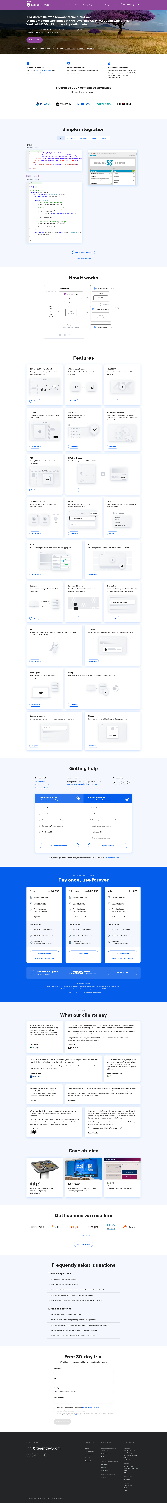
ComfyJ (103, 1467)
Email (55, 1378)
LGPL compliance (83, 984)
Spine (103, 1477)
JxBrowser (104, 1451)
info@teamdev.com (43, 1448)
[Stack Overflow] (129, 782)
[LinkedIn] (34, 1455)
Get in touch (83, 953)
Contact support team (58, 846)
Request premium (108, 846)
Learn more (112, 401)
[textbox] (83, 1391)
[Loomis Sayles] (35, 1076)
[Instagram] (44, 1455)
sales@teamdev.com (112, 858)
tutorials (46, 785)
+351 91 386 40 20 (129, 1451)
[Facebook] (39, 1455)
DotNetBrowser (106, 1454)
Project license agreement (44, 958)
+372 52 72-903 (128, 1466)
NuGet (91, 48)
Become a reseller (83, 1244)
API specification (41, 788)
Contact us (88, 1458)
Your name (57, 1368)
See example (113, 618)
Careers (87, 1461)
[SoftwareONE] (38, 1227)
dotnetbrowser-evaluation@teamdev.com (82, 784)
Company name (59, 1398)
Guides (37, 785)
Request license (44, 953)
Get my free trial (62, 1422)
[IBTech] (109, 1076)
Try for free (127, 5)
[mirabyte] (33, 1132)
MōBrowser (104, 1457)
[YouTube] (124, 782)
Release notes (70, 48)
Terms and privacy (57, 1498)
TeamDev (34, 1498)
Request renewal (122, 973)
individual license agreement (90, 1408)
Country (56, 1388)
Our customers (89, 1452)
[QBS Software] (111, 1227)
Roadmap (80, 48)
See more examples (83, 259)
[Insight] (93, 1227)
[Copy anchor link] (107, 129)
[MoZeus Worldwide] (35, 1047)
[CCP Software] (74, 1227)
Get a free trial (34, 40)
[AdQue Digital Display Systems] (73, 1047)
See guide (73, 401)
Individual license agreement (122, 958)
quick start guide (46, 71)
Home (87, 1449)
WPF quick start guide (83, 252)
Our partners (89, 1455)
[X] (120, 782)
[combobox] (83, 1391)
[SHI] (56, 1227)
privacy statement (75, 1415)
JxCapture (104, 1464)
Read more (34, 401)
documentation (39, 73)
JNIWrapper (105, 1470)
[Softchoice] (129, 1227)
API (36, 71)
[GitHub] (115, 782)
